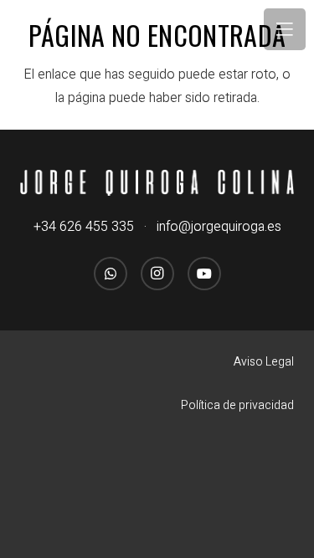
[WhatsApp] (110, 273)
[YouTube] (204, 273)
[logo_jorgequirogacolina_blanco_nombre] (157, 183)
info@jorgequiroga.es (219, 227)
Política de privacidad (237, 405)
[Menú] (285, 29)
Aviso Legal (264, 362)
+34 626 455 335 (83, 227)
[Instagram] (157, 273)
